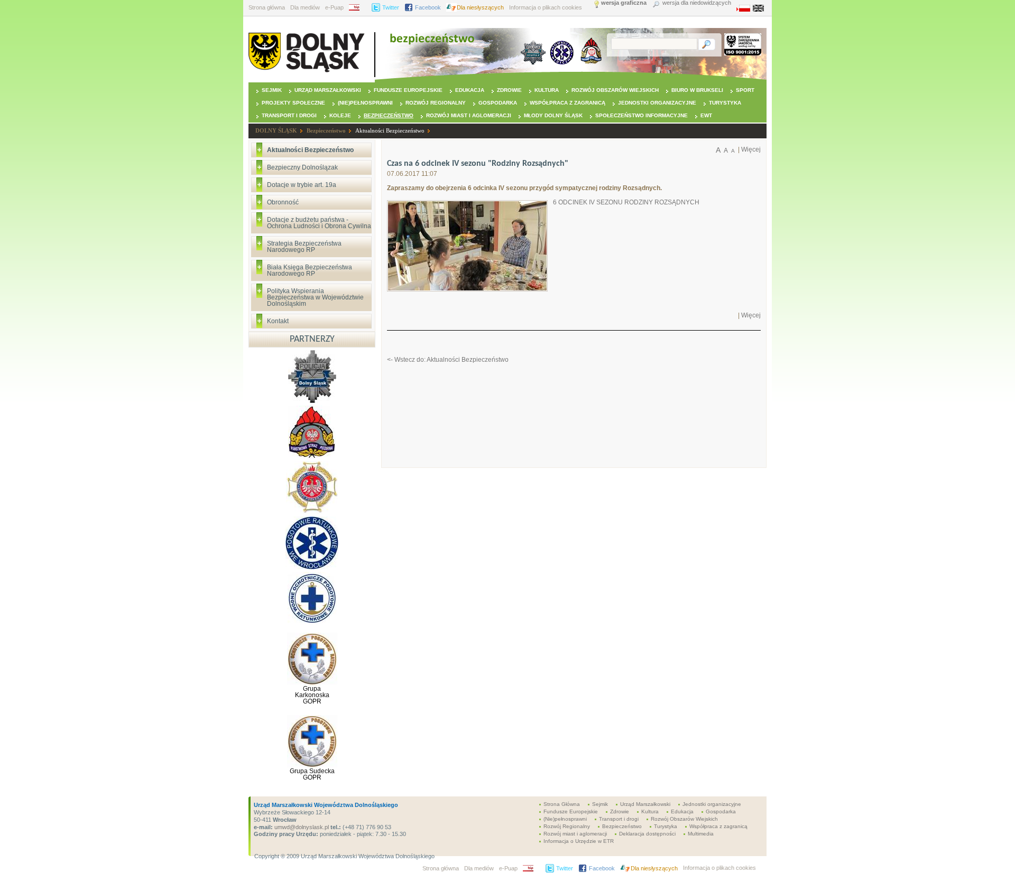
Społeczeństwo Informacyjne (641, 115)
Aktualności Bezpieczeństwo (390, 130)
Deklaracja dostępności (647, 834)
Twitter (390, 7)
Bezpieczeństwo (388, 115)
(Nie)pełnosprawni (365, 103)
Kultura (546, 90)
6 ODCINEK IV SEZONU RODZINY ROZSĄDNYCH (626, 202)
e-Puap (334, 7)
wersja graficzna (624, 3)
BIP (357, 7)
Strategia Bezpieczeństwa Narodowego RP (304, 247)
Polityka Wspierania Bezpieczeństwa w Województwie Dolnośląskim (315, 297)
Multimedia (701, 834)
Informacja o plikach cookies (545, 7)
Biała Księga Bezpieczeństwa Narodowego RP (309, 270)
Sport (745, 90)
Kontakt (278, 321)
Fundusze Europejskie (408, 90)
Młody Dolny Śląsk (553, 115)
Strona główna (266, 7)
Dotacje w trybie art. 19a (301, 185)
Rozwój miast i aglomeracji (468, 115)
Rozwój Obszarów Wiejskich (615, 90)
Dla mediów (305, 7)
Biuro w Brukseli (697, 90)
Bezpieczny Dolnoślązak (302, 167)
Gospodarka (497, 103)
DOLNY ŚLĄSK (276, 130)
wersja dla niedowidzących (696, 3)
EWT (706, 115)
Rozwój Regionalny (435, 103)
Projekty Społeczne (293, 103)
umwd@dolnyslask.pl (301, 827)
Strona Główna (561, 804)
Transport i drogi (289, 115)
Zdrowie (509, 90)
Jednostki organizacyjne (657, 103)
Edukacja (469, 90)
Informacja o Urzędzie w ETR (578, 841)
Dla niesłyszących (480, 7)
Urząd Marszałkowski (327, 90)
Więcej (751, 149)
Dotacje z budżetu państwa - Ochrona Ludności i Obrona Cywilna (319, 223)
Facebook (428, 7)
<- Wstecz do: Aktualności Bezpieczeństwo (448, 359)
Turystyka (725, 103)
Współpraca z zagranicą (567, 103)
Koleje (340, 115)
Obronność (283, 202)
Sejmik (272, 90)
